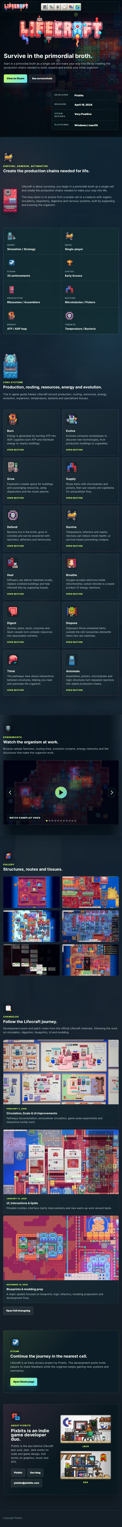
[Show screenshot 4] (58, 821)
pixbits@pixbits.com (26, 1482)
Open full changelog (18, 1310)
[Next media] (111, 792)
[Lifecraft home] (16, 6)
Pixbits (18, 1472)
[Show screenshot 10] (75, 821)
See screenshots (42, 78)
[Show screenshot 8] (69, 821)
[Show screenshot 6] (64, 821)
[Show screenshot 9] (72, 821)
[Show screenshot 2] (52, 821)
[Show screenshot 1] (49, 821)
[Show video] (46, 821)
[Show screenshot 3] (55, 821)
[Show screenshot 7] (67, 821)
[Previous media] (10, 792)
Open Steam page (23, 1381)
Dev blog (35, 1472)
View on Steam (15, 78)
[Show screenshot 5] (61, 821)
